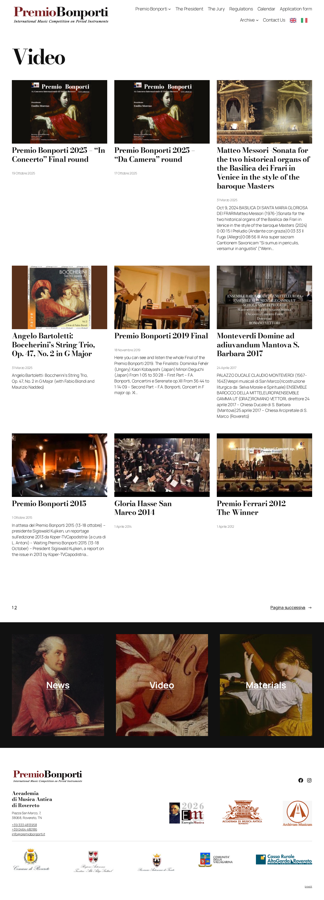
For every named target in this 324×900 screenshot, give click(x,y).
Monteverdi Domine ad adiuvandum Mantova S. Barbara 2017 (258, 345)
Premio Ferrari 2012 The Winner (251, 508)
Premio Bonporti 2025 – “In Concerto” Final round (58, 155)
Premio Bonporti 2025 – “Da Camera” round (154, 155)
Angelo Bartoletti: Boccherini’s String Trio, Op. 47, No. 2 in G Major (53, 345)
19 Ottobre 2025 (23, 173)
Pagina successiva (291, 607)
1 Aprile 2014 (123, 526)
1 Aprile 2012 (225, 526)
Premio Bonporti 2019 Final (161, 336)
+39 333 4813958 (24, 825)
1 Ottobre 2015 (22, 517)
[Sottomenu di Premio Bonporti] (169, 9)
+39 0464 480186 (24, 829)
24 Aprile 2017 (226, 367)
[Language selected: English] (301, 20)
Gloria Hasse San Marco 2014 (143, 508)
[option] (305, 20)
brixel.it (308, 886)
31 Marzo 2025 (227, 200)
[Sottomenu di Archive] (257, 19)
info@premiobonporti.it (28, 834)
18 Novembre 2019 (127, 350)
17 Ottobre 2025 (125, 173)
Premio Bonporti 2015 (49, 503)
